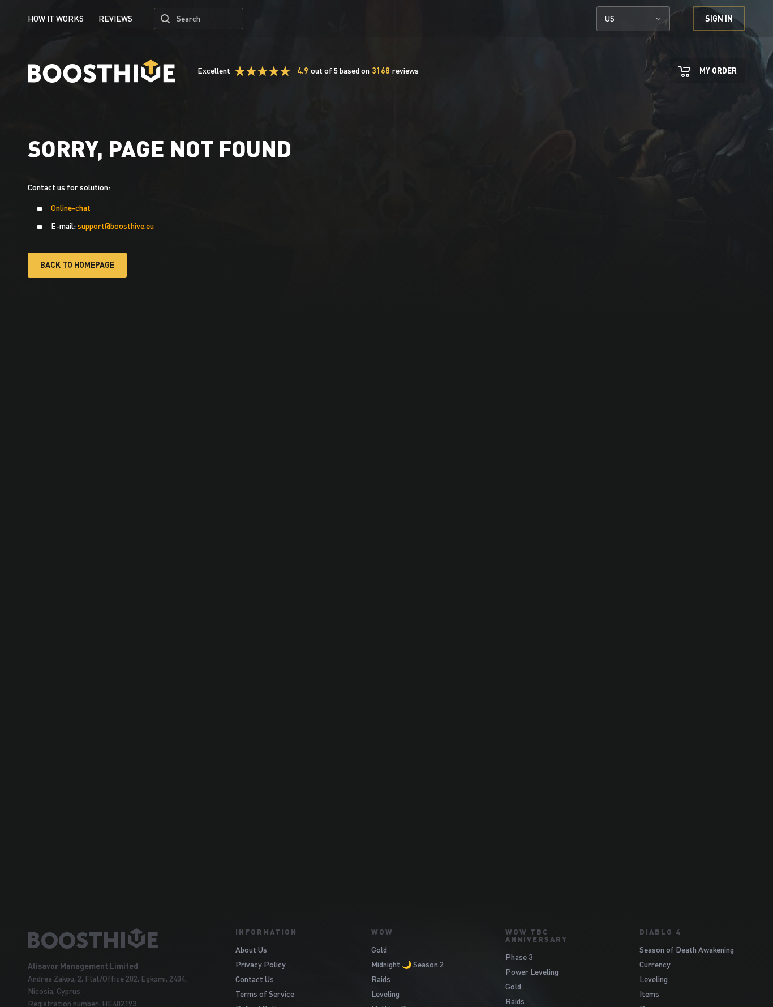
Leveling (385, 994)
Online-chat (71, 207)
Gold (379, 949)
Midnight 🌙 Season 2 (407, 964)
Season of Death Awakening (686, 949)
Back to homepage (77, 265)
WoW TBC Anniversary (536, 935)
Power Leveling (532, 971)
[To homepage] (117, 938)
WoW (382, 931)
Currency (655, 964)
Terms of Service (264, 994)
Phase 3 (518, 957)
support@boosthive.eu (116, 226)
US (610, 18)
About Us (251, 949)
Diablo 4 (660, 931)
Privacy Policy (260, 964)
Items (649, 994)
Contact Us (254, 979)
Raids (380, 979)
